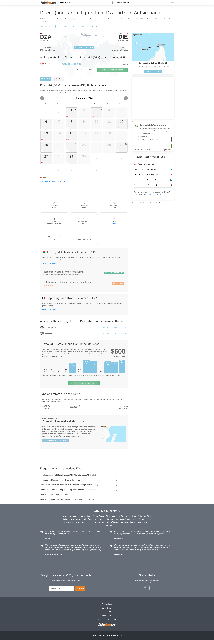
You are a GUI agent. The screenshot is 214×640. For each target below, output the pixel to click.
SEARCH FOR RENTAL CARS (114, 273)
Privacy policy (107, 615)
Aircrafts (82, 26)
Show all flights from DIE (51, 263)
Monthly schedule (47, 26)
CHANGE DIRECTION (85, 48)
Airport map (107, 608)
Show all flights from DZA (51, 309)
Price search (92, 26)
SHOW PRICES (111, 70)
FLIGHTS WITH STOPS (83, 70)
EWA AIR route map (155, 194)
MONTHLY (45, 79)
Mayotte (135, 203)
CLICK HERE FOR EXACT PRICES (82, 383)
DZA (46, 37)
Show (114, 223)
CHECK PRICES (153, 71)
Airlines (73, 26)
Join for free (153, 146)
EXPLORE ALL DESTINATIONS (56, 440)
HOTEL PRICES (118, 283)
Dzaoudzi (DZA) (148, 203)
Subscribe (80, 588)
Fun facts (107, 612)
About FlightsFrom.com (107, 619)
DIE (123, 37)
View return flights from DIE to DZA (52, 181)
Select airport (107, 604)
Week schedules (62, 26)
